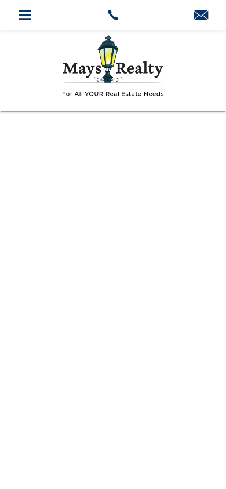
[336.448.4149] (113, 15)
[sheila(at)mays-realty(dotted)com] (201, 16)
